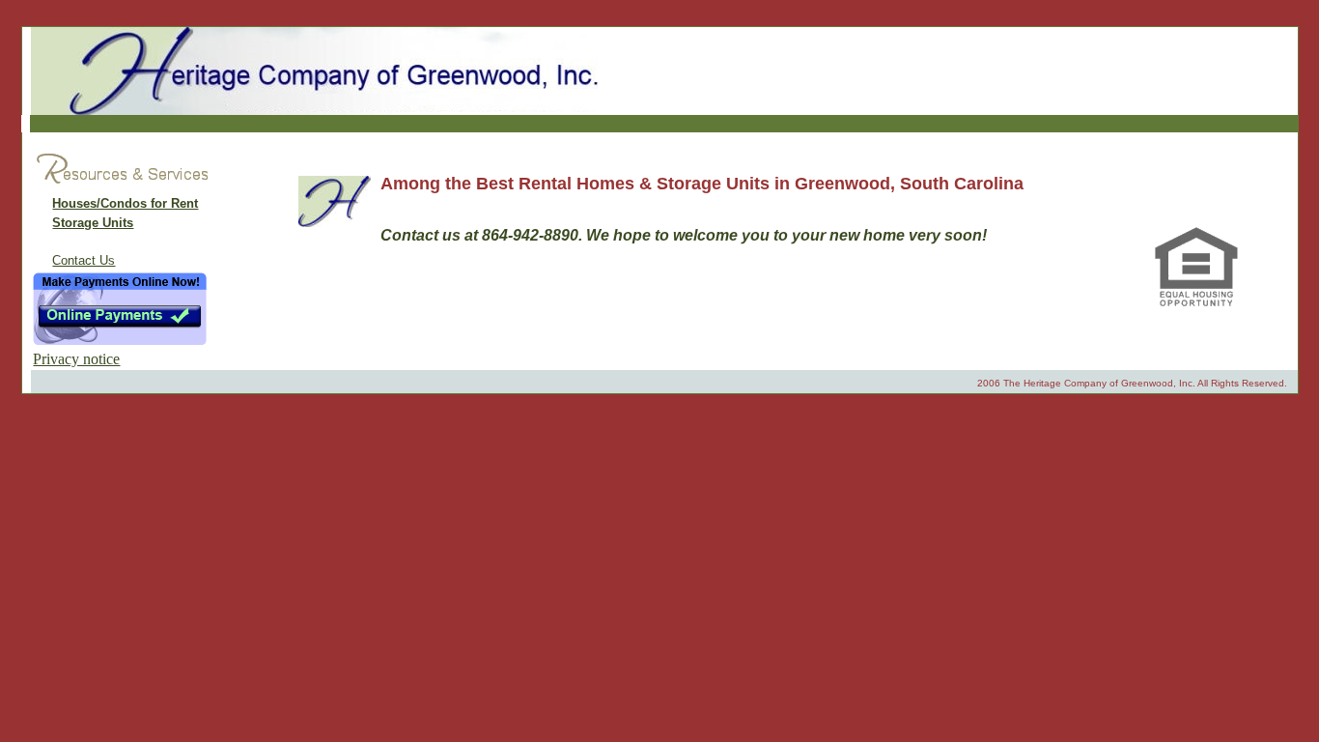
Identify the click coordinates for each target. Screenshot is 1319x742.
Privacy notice (76, 359)
